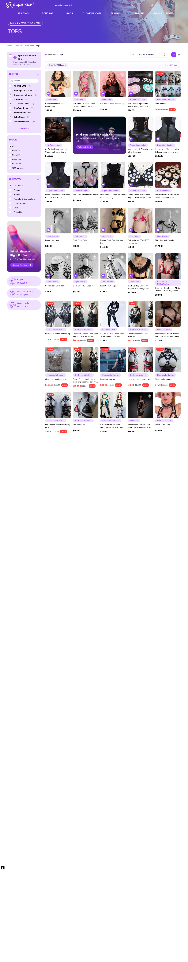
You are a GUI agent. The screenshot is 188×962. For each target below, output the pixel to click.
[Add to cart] (68, 94)
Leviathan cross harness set (139, 379)
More (169, 13)
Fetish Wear (27, 23)
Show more (24, 129)
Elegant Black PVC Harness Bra (111, 241)
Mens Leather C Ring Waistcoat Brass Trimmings (113, 196)
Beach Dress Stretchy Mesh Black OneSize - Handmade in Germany (140, 426)
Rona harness (160, 104)
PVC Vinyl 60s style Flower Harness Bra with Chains (84, 105)
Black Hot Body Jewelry (164, 240)
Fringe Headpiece (52, 240)
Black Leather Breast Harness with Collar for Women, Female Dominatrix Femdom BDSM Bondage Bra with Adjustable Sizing (167, 335)
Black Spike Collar (80, 240)
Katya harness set (107, 379)
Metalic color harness (163, 379)
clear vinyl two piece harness (56, 379)
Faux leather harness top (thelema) (138, 335)
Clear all (172, 65)
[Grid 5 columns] (173, 54)
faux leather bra (79, 425)
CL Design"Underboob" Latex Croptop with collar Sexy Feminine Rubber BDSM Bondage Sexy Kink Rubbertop (57, 150)
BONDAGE (47, 13)
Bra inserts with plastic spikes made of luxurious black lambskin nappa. (167, 196)
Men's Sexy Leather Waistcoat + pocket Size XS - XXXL (57, 196)
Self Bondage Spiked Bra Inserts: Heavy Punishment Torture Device (138, 105)
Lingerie (139, 13)
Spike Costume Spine (109, 286)
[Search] (132, 5)
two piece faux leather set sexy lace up (57, 426)
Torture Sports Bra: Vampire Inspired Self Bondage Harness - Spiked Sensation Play (140, 196)
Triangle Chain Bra (162, 425)
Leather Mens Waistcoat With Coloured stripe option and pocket (167, 150)
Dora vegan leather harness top (57, 334)
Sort (132, 54)
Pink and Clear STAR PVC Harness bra (138, 241)
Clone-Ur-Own (92, 13)
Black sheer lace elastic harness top (54, 105)
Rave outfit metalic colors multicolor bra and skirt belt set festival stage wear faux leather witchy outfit (112, 426)
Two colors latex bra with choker (85, 195)
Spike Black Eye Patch (54, 286)
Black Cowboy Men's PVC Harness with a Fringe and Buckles (138, 287)
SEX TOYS (23, 13)
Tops (38, 23)
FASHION (116, 13)
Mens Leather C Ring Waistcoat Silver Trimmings (140, 150)
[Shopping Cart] (159, 5)
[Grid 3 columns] (178, 54)
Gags (69, 13)
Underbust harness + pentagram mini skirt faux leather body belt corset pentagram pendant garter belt (85, 335)
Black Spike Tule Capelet (83, 286)
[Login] (152, 5)
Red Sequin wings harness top (112, 104)
